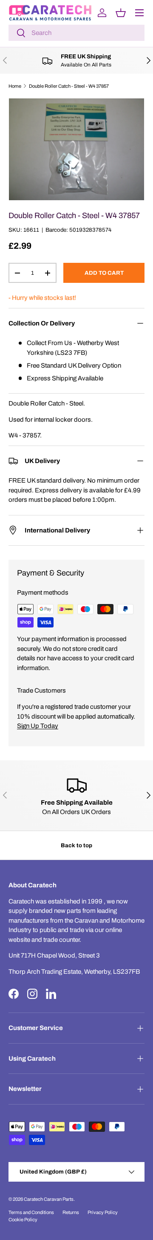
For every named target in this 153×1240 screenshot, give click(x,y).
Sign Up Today (37, 725)
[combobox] (76, 33)
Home (14, 86)
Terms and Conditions (31, 1212)
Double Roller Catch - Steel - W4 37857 (69, 86)
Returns (70, 1212)
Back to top (76, 845)
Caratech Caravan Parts (49, 1199)
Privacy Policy (103, 1212)
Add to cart (104, 273)
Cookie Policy (22, 1219)
